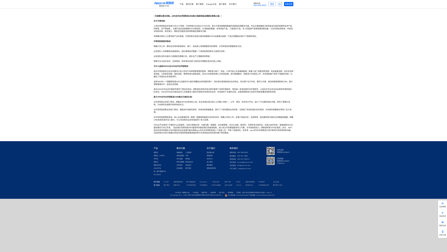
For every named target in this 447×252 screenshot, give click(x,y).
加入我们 (210, 162)
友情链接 (230, 192)
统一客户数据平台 (160, 171)
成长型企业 (189, 162)
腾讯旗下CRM (277, 185)
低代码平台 (249, 185)
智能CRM (176, 185)
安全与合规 (228, 185)
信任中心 (210, 159)
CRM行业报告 (216, 185)
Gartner (239, 185)
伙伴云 (156, 159)
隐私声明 (204, 192)
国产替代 (188, 168)
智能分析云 (157, 165)
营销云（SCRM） (160, 155)
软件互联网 (180, 162)
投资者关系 (210, 152)
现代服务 (180, 168)
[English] (280, 4)
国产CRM (228, 182)
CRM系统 (158, 120)
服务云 (156, 162)
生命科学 (180, 165)
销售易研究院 (211, 168)
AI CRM (166, 182)
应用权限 (213, 192)
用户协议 (222, 192)
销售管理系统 (178, 182)
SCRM (238, 182)
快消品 (187, 159)
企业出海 (276, 182)
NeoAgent (157, 174)
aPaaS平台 (157, 168)
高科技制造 (180, 155)
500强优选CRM (263, 185)
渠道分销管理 (250, 182)
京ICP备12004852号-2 (214, 195)
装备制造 (180, 152)
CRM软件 (261, 182)
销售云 (156, 152)
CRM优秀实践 (191, 185)
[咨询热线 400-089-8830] (260, 4)
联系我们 (210, 165)
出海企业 (188, 165)
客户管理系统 (190, 182)
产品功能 (195, 192)
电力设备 (180, 159)
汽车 (186, 155)
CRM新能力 (204, 185)
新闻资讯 (210, 155)
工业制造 (188, 152)
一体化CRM (215, 182)
